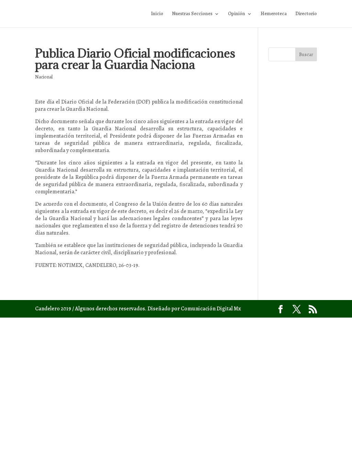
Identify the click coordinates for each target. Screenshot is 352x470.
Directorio (306, 14)
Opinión (236, 14)
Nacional (44, 77)
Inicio (157, 14)
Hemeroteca (274, 14)
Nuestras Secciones (192, 14)
